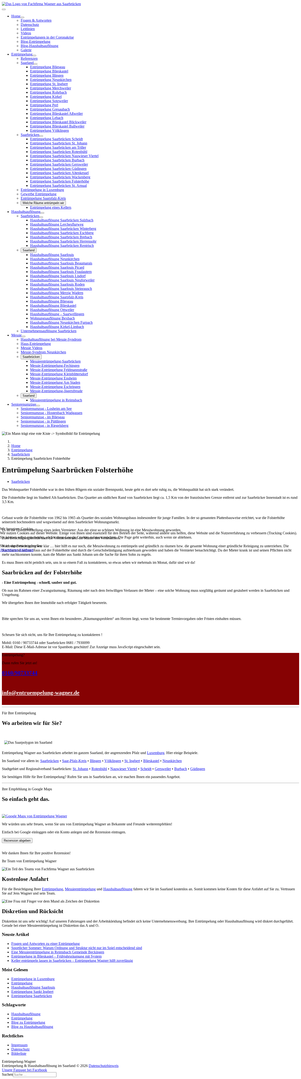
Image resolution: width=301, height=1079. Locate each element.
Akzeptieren (9, 550)
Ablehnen (26, 550)
